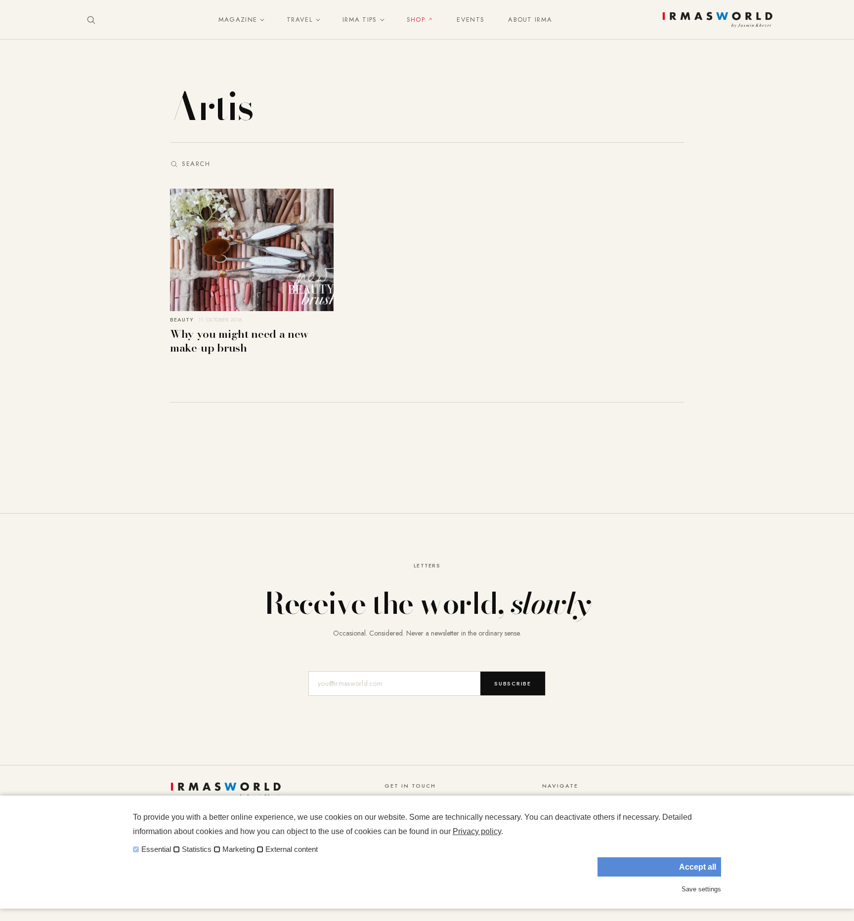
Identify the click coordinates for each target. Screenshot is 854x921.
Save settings (701, 889)
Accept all (697, 867)
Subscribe (512, 683)
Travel (300, 19)
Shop (416, 19)
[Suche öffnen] (91, 20)
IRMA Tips (359, 19)
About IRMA (530, 19)
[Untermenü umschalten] (260, 19)
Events (470, 19)
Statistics (197, 849)
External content (291, 849)
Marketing (238, 849)
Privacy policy (477, 831)
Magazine (237, 19)
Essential (156, 849)
